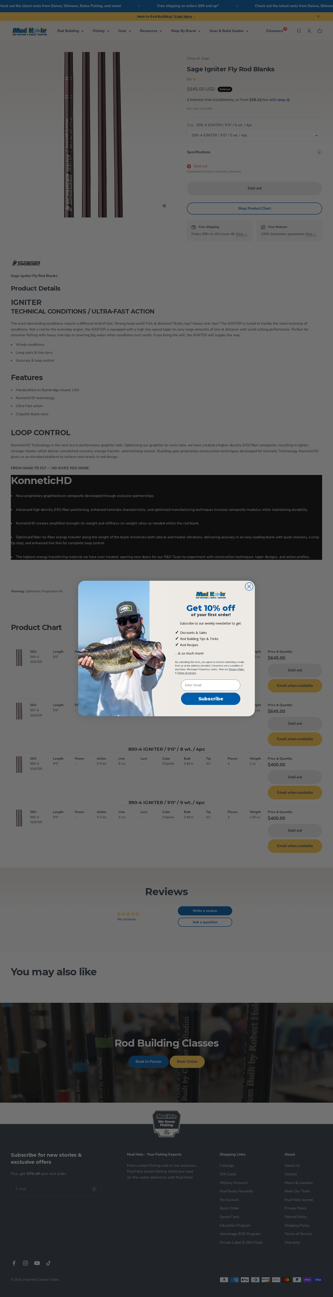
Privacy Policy (236, 669)
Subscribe (210, 699)
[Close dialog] (249, 586)
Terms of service (186, 673)
